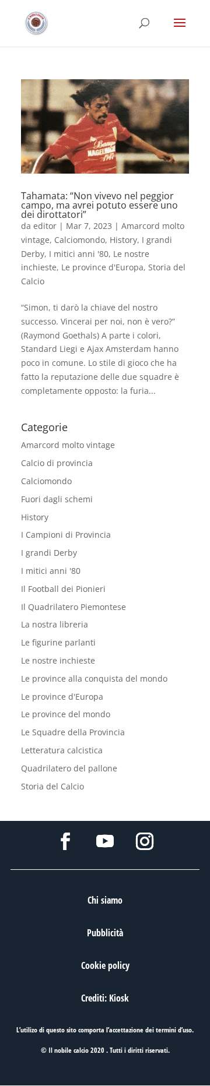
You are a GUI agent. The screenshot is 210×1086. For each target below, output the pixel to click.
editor (45, 225)
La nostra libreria (54, 624)
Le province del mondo (65, 714)
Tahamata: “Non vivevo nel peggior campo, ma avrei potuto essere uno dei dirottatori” (99, 205)
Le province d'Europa (102, 267)
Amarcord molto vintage (68, 444)
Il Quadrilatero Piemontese (73, 606)
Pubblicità (105, 932)
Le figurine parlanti (58, 642)
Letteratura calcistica (62, 750)
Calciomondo (79, 239)
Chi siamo (105, 900)
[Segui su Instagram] (144, 841)
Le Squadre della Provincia (73, 732)
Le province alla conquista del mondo (94, 678)
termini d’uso (174, 1030)
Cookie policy (105, 965)
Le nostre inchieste (58, 660)
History (123, 239)
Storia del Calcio (52, 786)
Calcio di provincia (57, 462)
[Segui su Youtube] (105, 841)
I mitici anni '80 (78, 253)
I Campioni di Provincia (66, 534)
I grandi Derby (49, 552)
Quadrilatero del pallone (69, 768)
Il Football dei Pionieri (63, 588)
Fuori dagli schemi (57, 499)
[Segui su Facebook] (65, 841)
